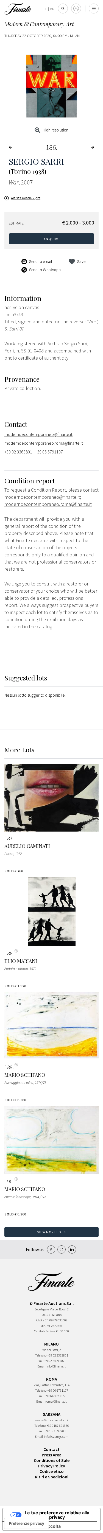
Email (41, 1366)
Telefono (40, 1355)
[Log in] (76, 8)
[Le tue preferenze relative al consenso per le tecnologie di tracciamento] (26, 1523)
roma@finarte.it (56, 1401)
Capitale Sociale (44, 1331)
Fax (40, 1361)
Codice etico (52, 1471)
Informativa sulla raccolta (34, 1526)
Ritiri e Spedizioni (51, 1476)
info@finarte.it (56, 1366)
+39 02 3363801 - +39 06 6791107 (33, 452)
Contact (51, 1449)
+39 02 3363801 (58, 1355)
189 (8, 1067)
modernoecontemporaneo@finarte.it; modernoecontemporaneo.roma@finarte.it (43, 438)
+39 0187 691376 (58, 1425)
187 (8, 838)
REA (43, 1326)
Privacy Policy (51, 1465)
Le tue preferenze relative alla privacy (57, 1515)
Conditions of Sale (51, 1460)
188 (8, 953)
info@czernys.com (56, 1436)
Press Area (52, 1455)
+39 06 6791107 (58, 1390)
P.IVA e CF (42, 1320)
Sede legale (42, 1309)
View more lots (51, 1232)
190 (8, 1181)
